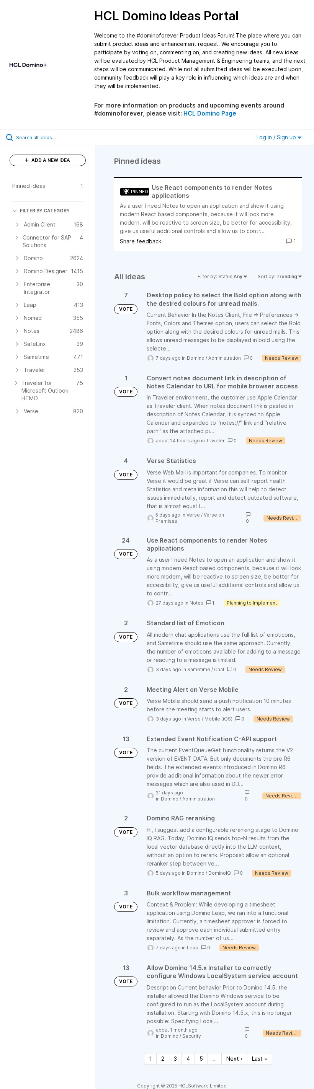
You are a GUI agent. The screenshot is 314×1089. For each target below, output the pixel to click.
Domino (195, 358)
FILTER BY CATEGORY (45, 211)
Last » (259, 1058)
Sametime (198, 669)
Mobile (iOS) (218, 719)
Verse (193, 515)
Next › (234, 1058)
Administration (224, 358)
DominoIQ (219, 873)
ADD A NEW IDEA (50, 160)
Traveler (215, 440)
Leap (192, 947)
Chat (219, 669)
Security (191, 1036)
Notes (196, 603)
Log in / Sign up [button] (277, 137)
